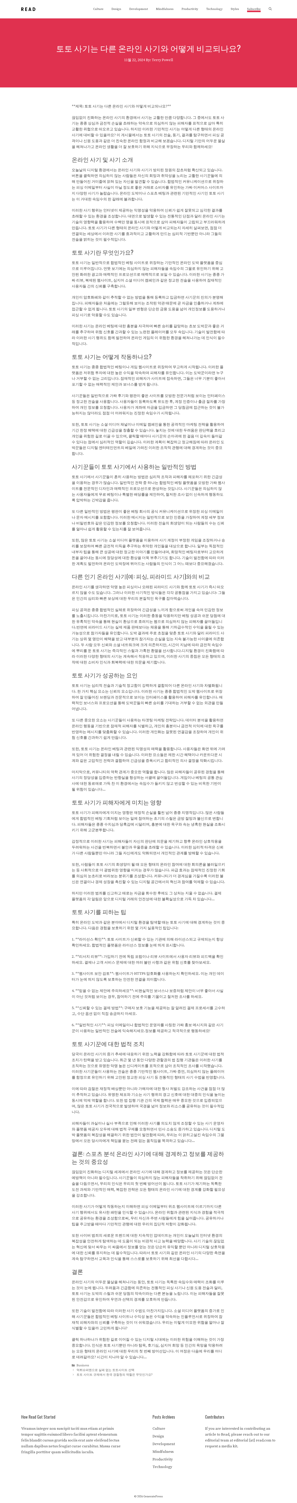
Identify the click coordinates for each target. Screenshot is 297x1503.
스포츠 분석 (100, 1153)
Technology (214, 9)
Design (116, 9)
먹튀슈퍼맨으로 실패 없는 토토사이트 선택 (105, 1370)
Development (138, 9)
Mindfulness (165, 9)
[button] (270, 9)
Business (83, 1365)
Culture (98, 9)
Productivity (190, 9)
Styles (235, 9)
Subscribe (254, 9)
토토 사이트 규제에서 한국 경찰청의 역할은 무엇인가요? (115, 1375)
